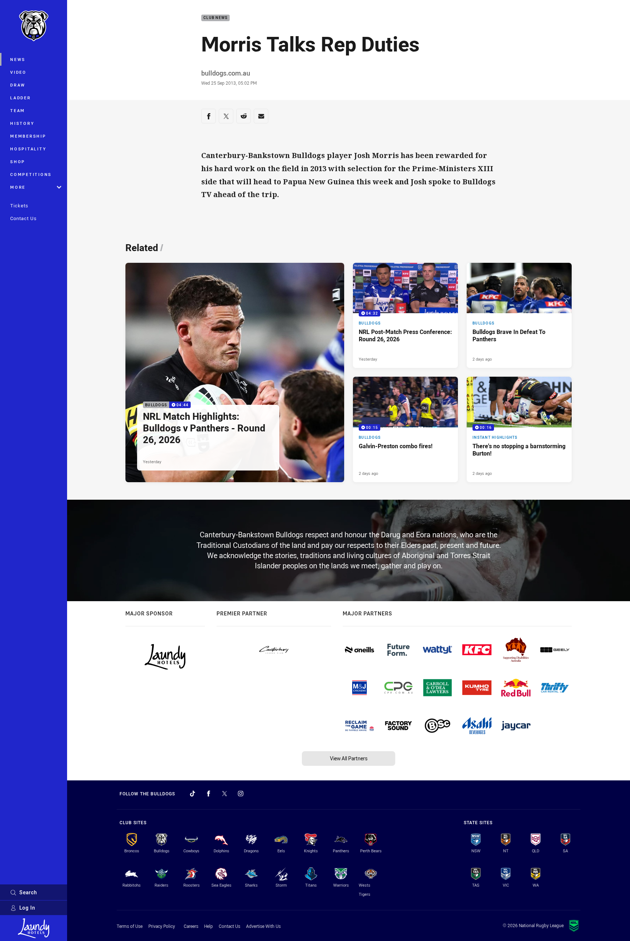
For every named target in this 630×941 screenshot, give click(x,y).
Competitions (31, 174)
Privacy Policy (161, 926)
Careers (191, 926)
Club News (215, 18)
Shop (17, 161)
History (22, 123)
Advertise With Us (263, 926)
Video (18, 72)
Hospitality (28, 148)
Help (208, 926)
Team (17, 110)
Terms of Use (130, 926)
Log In (27, 907)
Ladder (20, 97)
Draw (18, 85)
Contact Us (23, 218)
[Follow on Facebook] (208, 793)
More (18, 187)
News (18, 59)
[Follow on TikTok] (192, 793)
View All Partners (349, 758)
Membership (28, 136)
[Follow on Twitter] (225, 793)
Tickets (19, 205)
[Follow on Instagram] (241, 793)
